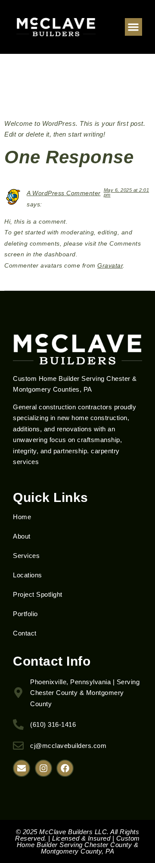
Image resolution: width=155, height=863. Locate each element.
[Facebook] (65, 768)
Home (22, 516)
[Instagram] (43, 768)
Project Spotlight (37, 594)
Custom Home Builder (46, 378)
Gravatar (110, 265)
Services (26, 555)
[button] (134, 27)
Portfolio (25, 613)
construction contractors (75, 407)
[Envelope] (21, 768)
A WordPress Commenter (64, 193)
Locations (27, 575)
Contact (25, 633)
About (22, 536)
